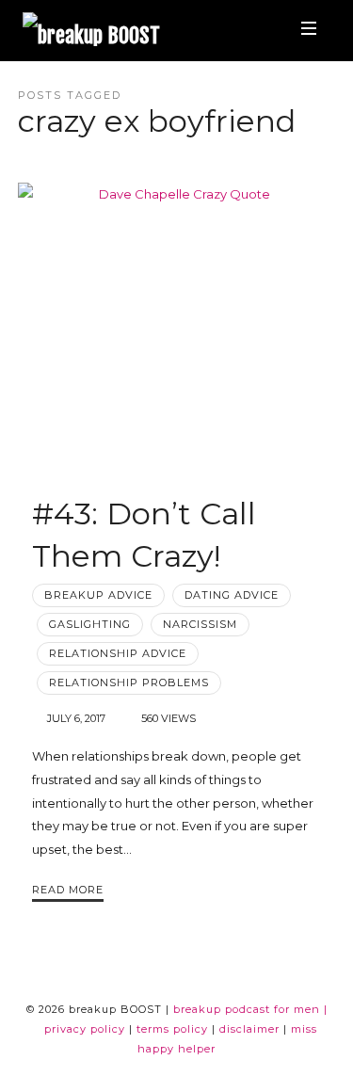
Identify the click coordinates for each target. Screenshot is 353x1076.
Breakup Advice (98, 595)
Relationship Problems (129, 682)
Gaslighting (90, 624)
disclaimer (249, 1029)
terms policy (172, 1029)
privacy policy (84, 1029)
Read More (68, 889)
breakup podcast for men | (250, 1009)
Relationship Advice (117, 653)
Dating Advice (232, 595)
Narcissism (200, 624)
